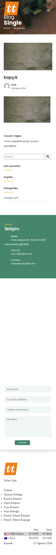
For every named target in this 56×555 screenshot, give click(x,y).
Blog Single (19, 28)
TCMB (18, 543)
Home (7, 28)
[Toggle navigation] (48, 10)
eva (14, 85)
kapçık (11, 77)
